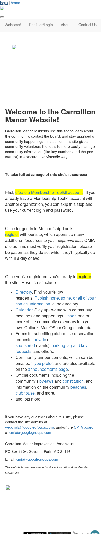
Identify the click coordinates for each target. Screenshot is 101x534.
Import (71, 316)
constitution (73, 381)
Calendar (24, 310)
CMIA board (83, 427)
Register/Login (41, 24)
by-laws (46, 381)
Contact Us (87, 24)
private (40, 339)
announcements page (48, 369)
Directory (24, 292)
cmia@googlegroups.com (30, 432)
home (15, 2)
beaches (78, 387)
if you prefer (42, 363)
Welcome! (13, 24)
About (65, 24)
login (4, 2)
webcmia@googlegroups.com (29, 427)
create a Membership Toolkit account (49, 192)
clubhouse (25, 393)
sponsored (25, 345)
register (12, 234)
